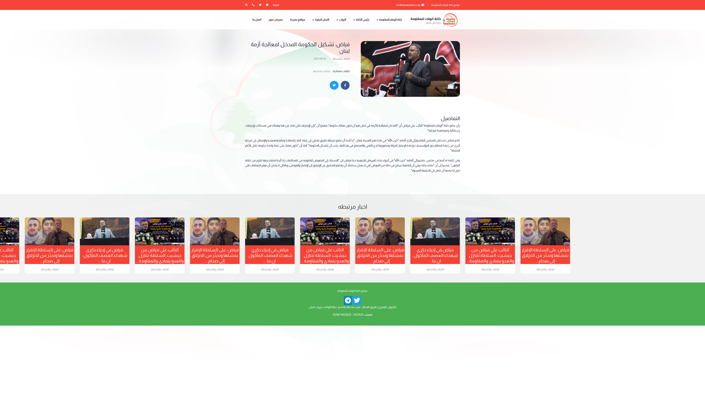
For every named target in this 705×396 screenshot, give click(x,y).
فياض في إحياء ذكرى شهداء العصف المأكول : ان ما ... (104, 255)
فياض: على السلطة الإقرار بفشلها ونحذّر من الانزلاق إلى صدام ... (49, 255)
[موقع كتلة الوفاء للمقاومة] (433, 19)
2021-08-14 (320, 58)
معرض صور (276, 19)
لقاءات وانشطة (341, 58)
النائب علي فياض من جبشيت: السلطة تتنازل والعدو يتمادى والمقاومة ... (160, 255)
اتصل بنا (256, 19)
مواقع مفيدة (297, 19)
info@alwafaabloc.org (408, 4)
